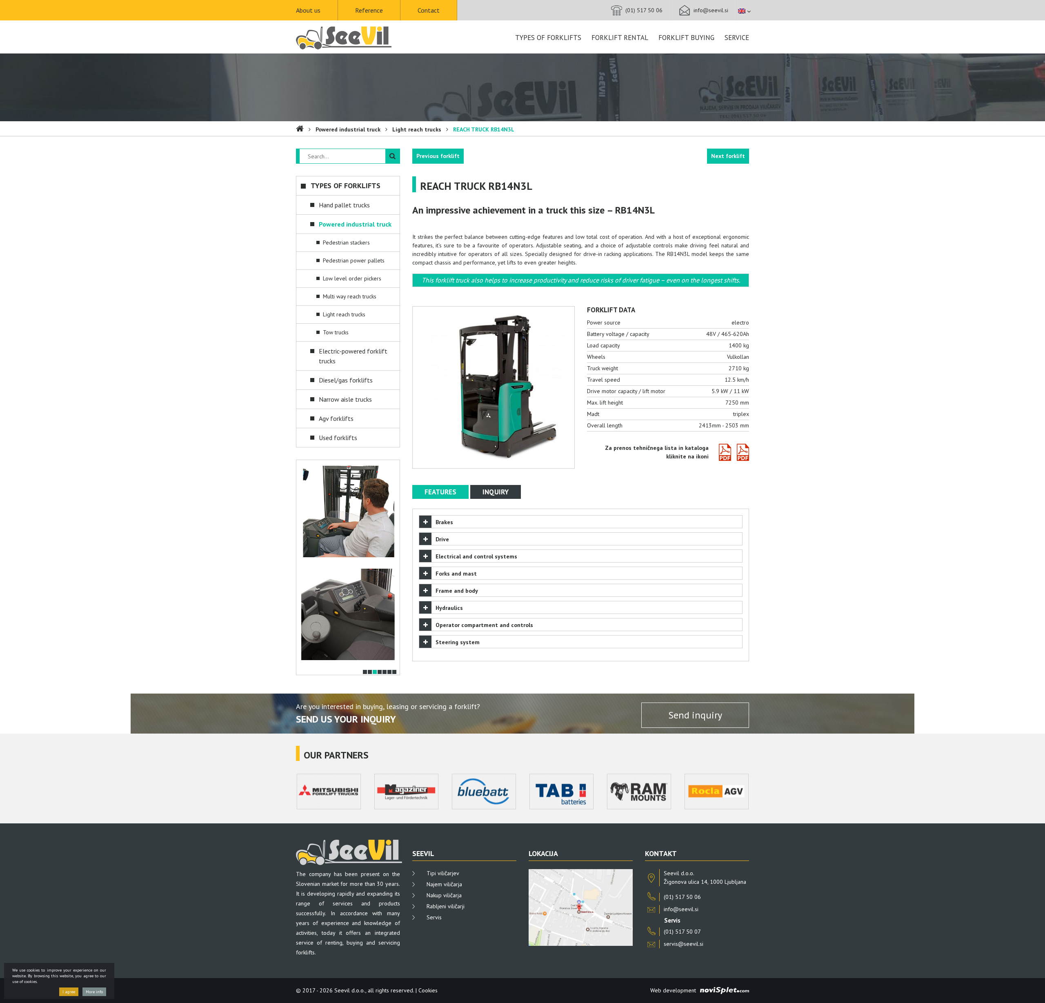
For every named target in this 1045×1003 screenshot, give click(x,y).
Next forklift (728, 156)
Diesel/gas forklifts (346, 380)
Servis (434, 917)
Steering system (458, 642)
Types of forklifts (548, 37)
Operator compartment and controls (484, 625)
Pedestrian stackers (346, 242)
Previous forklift (438, 156)
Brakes (444, 522)
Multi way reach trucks (349, 296)
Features (440, 491)
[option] (348, 511)
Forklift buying (686, 37)
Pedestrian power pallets (354, 260)
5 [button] (384, 672)
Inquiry (495, 491)
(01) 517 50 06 (644, 10)
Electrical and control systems (476, 556)
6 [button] (389, 672)
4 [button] (380, 672)
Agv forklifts (336, 418)
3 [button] (375, 672)
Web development (673, 990)
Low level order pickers (352, 278)
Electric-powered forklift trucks (353, 356)
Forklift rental (619, 37)
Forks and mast (456, 573)
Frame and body (457, 590)
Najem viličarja (444, 884)
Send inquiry (695, 715)
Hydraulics (449, 608)
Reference (369, 10)
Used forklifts (338, 438)
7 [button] (394, 672)
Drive (442, 539)
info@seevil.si (711, 10)
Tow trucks (336, 332)
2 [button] (370, 672)
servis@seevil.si (683, 943)
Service (737, 37)
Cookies (428, 990)
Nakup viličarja (444, 895)
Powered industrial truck (348, 129)
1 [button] (365, 672)
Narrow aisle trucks (345, 399)
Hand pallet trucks (344, 205)
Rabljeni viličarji (446, 906)
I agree (68, 991)
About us (308, 10)
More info (94, 991)
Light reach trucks (416, 129)
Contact (429, 10)
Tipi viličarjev (443, 873)
